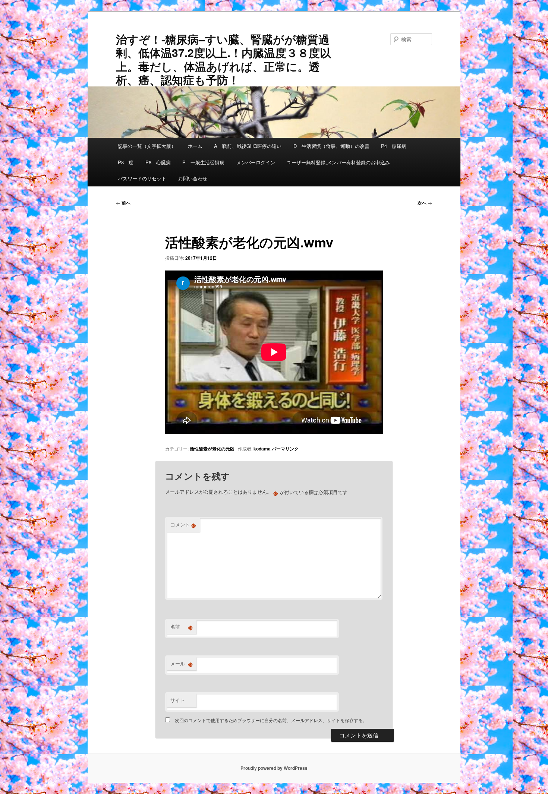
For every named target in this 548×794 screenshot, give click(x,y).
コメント (183, 525)
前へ (123, 202)
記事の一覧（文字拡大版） (147, 145)
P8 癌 (125, 162)
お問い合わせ (192, 178)
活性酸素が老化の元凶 (212, 448)
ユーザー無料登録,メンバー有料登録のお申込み (338, 162)
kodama (262, 448)
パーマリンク (285, 448)
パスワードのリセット (142, 178)
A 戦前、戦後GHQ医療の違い (247, 145)
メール (181, 664)
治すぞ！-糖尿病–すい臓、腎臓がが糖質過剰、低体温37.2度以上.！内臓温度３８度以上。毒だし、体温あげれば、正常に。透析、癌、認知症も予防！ (223, 59)
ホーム (195, 145)
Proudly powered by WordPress (274, 768)
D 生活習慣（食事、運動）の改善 (331, 145)
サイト (177, 699)
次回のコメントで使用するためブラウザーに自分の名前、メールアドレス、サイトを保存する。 (271, 720)
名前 (181, 627)
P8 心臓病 (158, 162)
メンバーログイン (255, 162)
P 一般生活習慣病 (203, 162)
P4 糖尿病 (393, 145)
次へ (425, 202)
